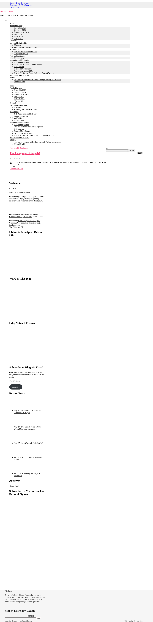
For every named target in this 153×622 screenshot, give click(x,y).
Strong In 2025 (20, 30)
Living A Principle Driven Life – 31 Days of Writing (34, 73)
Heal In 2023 (19, 34)
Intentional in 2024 (21, 32)
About (12, 24)
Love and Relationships (18, 43)
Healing (13, 77)
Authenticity (14, 49)
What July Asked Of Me (34, 443)
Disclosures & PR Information (21, 5)
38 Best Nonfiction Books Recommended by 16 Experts (23, 215)
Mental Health (19, 82)
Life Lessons (19, 67)
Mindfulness (19, 58)
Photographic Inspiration (19, 148)
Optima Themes (26, 621)
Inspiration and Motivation (20, 60)
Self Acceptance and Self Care (25, 52)
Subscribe (15, 387)
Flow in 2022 (19, 36)
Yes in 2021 (18, 39)
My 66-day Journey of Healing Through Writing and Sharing (37, 80)
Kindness (17, 45)
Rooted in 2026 (20, 28)
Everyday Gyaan (6, 11)
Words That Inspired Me (23, 71)
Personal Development (22, 69)
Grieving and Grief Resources (25, 47)
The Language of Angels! (25, 153)
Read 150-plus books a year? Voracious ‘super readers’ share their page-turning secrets (25, 223)
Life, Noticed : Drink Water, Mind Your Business (27, 428)
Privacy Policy (15, 7)
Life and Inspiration (21, 62)
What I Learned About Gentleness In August (28, 412)
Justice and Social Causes (19, 75)
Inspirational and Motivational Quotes (28, 64)
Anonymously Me (21, 54)
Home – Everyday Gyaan (19, 3)
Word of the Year (16, 26)
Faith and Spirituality (17, 56)
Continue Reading (16, 169)
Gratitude (13, 41)
